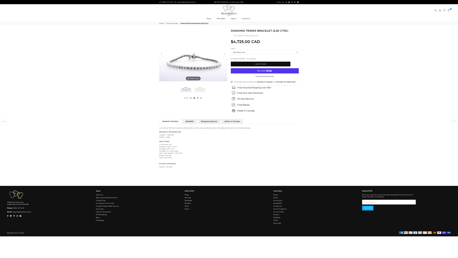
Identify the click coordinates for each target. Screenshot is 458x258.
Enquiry (252, 59)
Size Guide (100, 209)
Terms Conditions (279, 209)
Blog (97, 217)
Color (233, 48)
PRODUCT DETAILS (170, 121)
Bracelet (188, 203)
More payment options (265, 76)
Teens (187, 206)
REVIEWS (190, 121)
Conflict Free (100, 200)
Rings (187, 195)
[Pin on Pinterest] (198, 98)
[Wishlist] (444, 10)
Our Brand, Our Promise (105, 203)
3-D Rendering (101, 214)
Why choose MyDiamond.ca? (107, 198)
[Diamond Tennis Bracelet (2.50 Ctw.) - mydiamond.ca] (186, 87)
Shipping (276, 217)
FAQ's (275, 220)
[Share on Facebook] (191, 98)
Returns (276, 214)
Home (161, 23)
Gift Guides (221, 18)
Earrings (188, 198)
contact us (246, 18)
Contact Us (277, 206)
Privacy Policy (278, 212)
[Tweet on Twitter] (194, 98)
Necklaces (188, 200)
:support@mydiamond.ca (21, 212)
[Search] (436, 10)
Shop (209, 18)
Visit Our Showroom (103, 212)
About (233, 18)
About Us (99, 195)
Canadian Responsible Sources (107, 206)
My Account (277, 200)
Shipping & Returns (209, 121)
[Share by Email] (201, 98)
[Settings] (440, 10)
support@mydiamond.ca (185, 2)
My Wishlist (277, 203)
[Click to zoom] (193, 55)
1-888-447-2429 (167, 2)
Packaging (100, 220)
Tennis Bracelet (172, 23)
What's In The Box (232, 121)
